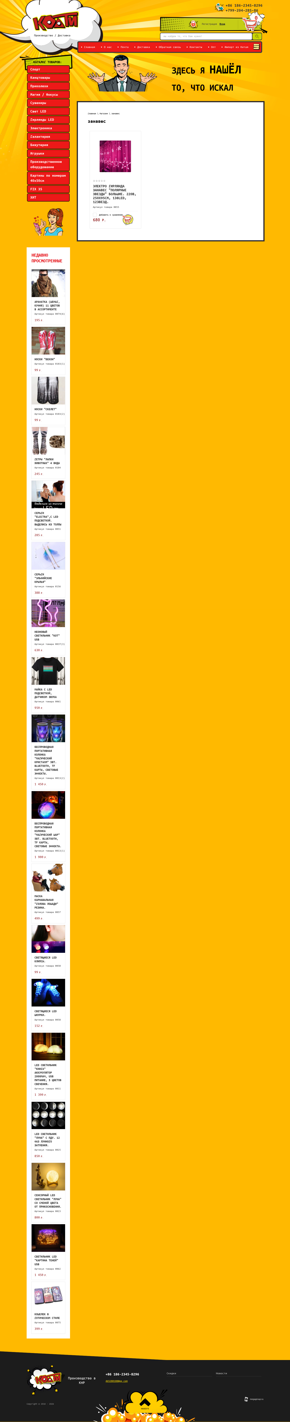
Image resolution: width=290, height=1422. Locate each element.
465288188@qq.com (117, 1381)
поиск (256, 36)
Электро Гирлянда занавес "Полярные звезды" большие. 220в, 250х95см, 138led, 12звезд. (114, 194)
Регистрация (209, 24)
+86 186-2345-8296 (244, 5)
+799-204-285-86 (242, 10)
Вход (222, 24)
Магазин (104, 113)
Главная (92, 113)
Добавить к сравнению (110, 215)
